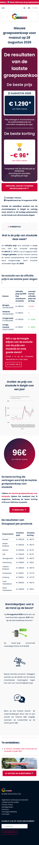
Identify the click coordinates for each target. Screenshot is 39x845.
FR (33, 8)
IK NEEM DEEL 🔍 (19, 509)
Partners (5, 809)
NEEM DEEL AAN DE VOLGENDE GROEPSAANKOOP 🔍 (19, 187)
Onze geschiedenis (9, 812)
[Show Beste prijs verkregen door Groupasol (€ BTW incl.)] (19, 396)
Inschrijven (9, 832)
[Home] (19, 16)
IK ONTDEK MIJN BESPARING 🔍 (19, 773)
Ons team (6, 814)
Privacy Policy (7, 805)
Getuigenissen (7, 807)
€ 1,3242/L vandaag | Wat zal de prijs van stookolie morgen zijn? (20, 750)
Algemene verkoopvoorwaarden (15, 800)
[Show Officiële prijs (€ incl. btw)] (15, 398)
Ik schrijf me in (13, 364)
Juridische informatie (10, 802)
